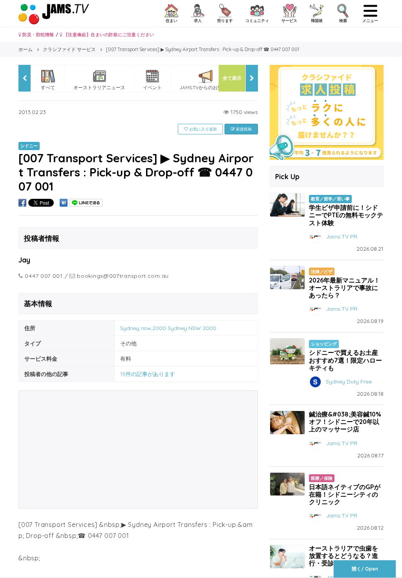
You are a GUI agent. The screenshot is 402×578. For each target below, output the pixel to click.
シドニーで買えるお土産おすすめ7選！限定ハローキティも (345, 360)
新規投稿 (243, 129)
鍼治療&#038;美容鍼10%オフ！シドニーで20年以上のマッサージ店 (345, 421)
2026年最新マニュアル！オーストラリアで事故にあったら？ (344, 287)
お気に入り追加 (202, 129)
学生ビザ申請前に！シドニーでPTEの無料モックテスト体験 (346, 215)
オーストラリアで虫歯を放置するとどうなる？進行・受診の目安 (343, 555)
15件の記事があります (147, 374)
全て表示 (232, 78)
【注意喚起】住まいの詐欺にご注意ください (108, 34)
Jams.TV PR (341, 236)
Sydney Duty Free (349, 381)
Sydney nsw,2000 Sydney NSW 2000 (168, 328)
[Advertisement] (138, 450)
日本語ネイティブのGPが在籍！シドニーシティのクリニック (344, 494)
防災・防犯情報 (37, 34)
